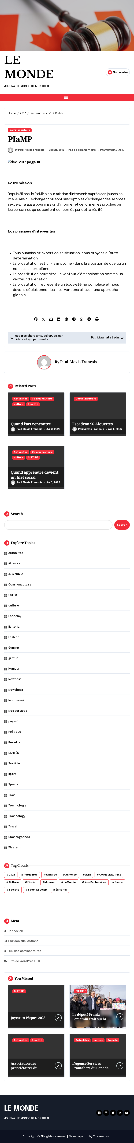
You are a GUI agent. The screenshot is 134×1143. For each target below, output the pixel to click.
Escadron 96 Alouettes (92, 423)
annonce (71, 875)
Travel (12, 826)
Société (33, 404)
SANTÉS (13, 753)
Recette (14, 742)
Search (17, 513)
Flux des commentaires (24, 951)
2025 (12, 875)
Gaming (13, 647)
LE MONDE (21, 1108)
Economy (14, 616)
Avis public (15, 574)
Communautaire (19, 130)
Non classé (16, 700)
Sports (13, 784)
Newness (14, 679)
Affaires (14, 563)
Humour (14, 668)
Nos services (17, 710)
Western (14, 847)
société (14, 890)
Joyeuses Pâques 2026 (28, 1017)
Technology (16, 816)
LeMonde (70, 882)
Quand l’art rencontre (31, 423)
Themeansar (102, 1136)
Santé (119, 882)
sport (12, 774)
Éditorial (14, 626)
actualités (31, 875)
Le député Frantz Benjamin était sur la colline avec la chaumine (89, 1021)
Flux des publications (23, 941)
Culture (14, 882)
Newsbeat (15, 689)
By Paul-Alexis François (29, 150)
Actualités (20, 399)
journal (50, 882)
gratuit (13, 658)
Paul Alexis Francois (29, 429)
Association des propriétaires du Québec (24, 1068)
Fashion (13, 637)
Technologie (17, 805)
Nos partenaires (95, 882)
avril (88, 875)
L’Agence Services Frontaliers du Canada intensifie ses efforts (90, 1068)
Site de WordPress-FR (24, 961)
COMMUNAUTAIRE (113, 150)
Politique (14, 731)
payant (13, 721)
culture (18, 404)
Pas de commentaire (82, 150)
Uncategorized (19, 837)
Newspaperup (78, 1136)
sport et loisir (37, 890)
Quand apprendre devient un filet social (34, 474)
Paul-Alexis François (78, 361)
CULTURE (33, 457)
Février (32, 882)
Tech (12, 795)
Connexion (15, 931)
